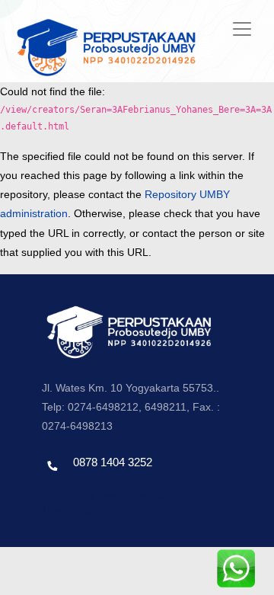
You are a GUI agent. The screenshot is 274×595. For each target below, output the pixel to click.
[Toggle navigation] (242, 28)
